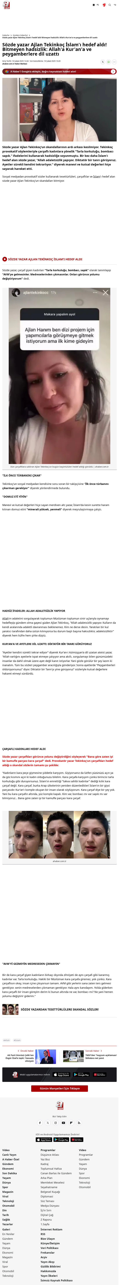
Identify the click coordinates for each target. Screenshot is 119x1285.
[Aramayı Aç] (109, 5)
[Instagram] (55, 1123)
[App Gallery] (99, 1074)
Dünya (6, 1182)
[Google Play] (81, 1074)
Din (4, 1210)
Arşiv (44, 1257)
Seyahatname (49, 1187)
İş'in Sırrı (46, 1210)
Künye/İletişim (50, 1243)
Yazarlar (7, 1224)
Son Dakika (9, 1173)
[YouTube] (63, 1123)
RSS (43, 1234)
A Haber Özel (10, 1159)
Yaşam (6, 1178)
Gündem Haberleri (20, 35)
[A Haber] (6, 5)
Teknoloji (8, 1201)
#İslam (17, 1040)
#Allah (6, 1040)
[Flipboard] (71, 1123)
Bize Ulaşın (48, 1238)
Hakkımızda (48, 1271)
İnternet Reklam (51, 1229)
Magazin (7, 1192)
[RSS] (79, 1123)
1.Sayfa (45, 1224)
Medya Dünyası (50, 1205)
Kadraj (44, 1164)
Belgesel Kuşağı (50, 1192)
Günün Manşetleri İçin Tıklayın (60, 1088)
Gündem (7, 1164)
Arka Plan (46, 1178)
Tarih (5, 1215)
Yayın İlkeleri (49, 1275)
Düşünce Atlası (50, 1154)
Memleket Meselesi (52, 1182)
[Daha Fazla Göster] (114, 62)
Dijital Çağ (47, 1215)
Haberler (6, 35)
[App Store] (61, 1074)
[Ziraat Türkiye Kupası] (104, 5)
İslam (96, 176)
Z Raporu (46, 1219)
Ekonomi (8, 1168)
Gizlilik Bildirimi (51, 1266)
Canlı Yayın (9, 1154)
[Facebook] (40, 1123)
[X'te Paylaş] (102, 62)
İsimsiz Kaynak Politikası (57, 1280)
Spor (5, 1187)
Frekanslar (48, 1252)
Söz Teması (47, 1201)
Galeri (6, 1229)
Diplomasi (47, 1196)
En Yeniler (8, 1234)
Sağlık (6, 1219)
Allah (5, 618)
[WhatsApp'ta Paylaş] (108, 62)
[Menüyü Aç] (115, 5)
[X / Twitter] (48, 1123)
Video (6, 1150)
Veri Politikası (49, 1248)
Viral (5, 1196)
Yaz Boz (45, 1159)
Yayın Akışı (47, 1262)
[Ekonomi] (83, 4)
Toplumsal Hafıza (51, 1168)
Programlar (48, 1150)
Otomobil (8, 1205)
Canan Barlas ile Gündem (56, 1173)
